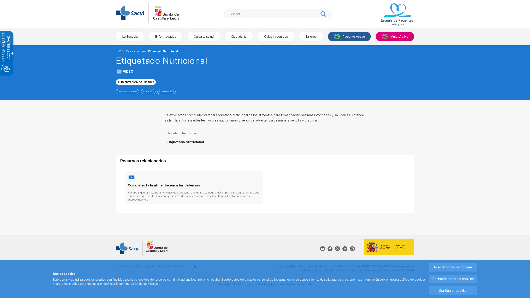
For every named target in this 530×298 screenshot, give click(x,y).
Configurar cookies (453, 290)
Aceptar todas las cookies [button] (453, 267)
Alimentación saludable (136, 82)
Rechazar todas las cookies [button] (453, 279)
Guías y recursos (136, 51)
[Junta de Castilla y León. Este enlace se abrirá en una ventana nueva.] (166, 12)
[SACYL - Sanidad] (130, 12)
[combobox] (271, 13)
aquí (334, 279)
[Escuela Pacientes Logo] (392, 14)
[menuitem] (130, 36)
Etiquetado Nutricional (163, 51)
